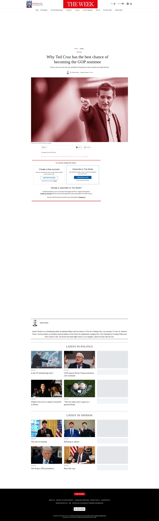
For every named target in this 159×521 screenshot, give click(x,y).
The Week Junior (107, 10)
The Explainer (43, 10)
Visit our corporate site (100, 515)
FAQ (70, 503)
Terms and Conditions (82, 500)
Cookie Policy (105, 500)
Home (76, 48)
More (97, 10)
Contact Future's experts (64, 500)
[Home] (37, 10)
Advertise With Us (61, 503)
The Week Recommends (57, 10)
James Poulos (75, 72)
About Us (52, 500)
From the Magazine (88, 10)
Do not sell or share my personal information (87, 503)
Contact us (82, 197)
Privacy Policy (95, 500)
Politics (82, 48)
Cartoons (77, 10)
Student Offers (118, 10)
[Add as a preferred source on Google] (79, 509)
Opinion (79, 52)
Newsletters (69, 10)
